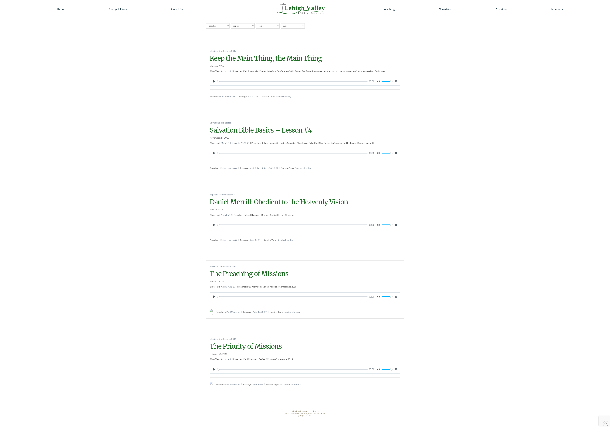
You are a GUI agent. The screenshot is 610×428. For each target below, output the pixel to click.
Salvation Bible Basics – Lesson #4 (261, 130)
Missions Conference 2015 (223, 266)
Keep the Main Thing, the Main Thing (266, 58)
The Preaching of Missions (249, 274)
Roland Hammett (228, 168)
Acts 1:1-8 (226, 71)
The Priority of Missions (246, 346)
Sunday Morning (303, 168)
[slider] (292, 81)
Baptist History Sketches (222, 194)
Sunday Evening (283, 96)
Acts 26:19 (226, 215)
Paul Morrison (233, 312)
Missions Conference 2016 (223, 51)
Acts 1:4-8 (226, 359)
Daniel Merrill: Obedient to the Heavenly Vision (279, 202)
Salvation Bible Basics (220, 122)
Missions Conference (290, 384)
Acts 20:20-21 (242, 143)
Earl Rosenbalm (227, 96)
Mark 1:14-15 (227, 143)
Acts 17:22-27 (228, 286)
